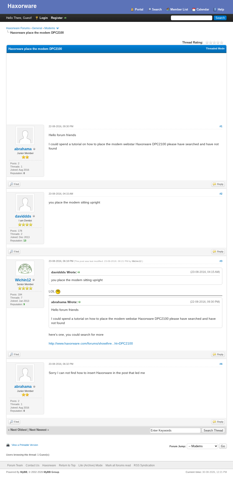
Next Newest (37, 429)
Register (57, 18)
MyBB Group (51, 472)
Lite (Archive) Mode (91, 465)
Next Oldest (18, 429)
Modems (49, 28)
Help (221, 9)
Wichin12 (23, 280)
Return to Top (67, 465)
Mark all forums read (118, 465)
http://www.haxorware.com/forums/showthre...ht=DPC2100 (91, 343)
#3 (221, 261)
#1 (221, 126)
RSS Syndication (144, 465)
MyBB (23, 472)
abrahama (23, 149)
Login (44, 18)
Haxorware (49, 465)
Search (157, 9)
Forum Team (15, 465)
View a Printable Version (25, 445)
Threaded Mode (215, 48)
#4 (221, 364)
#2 (221, 193)
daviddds (23, 216)
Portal (139, 9)
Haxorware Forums (18, 28)
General (37, 28)
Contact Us (32, 465)
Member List (179, 9)
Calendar (203, 9)
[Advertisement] (116, 87)
